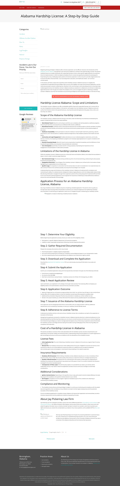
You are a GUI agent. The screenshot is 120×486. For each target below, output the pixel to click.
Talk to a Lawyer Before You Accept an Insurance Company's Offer (71, 96)
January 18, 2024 (45, 66)
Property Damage (24, 59)
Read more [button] (24, 129)
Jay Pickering (45, 432)
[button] (36, 124)
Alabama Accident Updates (27, 38)
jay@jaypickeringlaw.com (29, 467)
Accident (22, 34)
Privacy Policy (69, 483)
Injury (21, 46)
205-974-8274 (24, 465)
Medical (21, 55)
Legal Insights (53, 432)
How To (58, 432)
